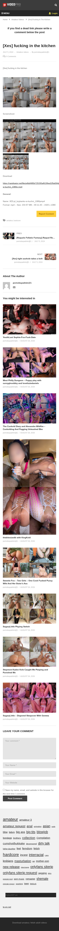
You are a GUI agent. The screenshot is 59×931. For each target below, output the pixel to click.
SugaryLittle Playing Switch (16, 626)
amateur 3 (25, 819)
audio (53, 826)
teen (26, 883)
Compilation (43, 837)
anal (30, 826)
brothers (17, 838)
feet (19, 848)
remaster (30, 878)
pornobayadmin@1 (22, 283)
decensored (31, 844)
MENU (6, 13)
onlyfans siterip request (20, 873)
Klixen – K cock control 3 (29, 895)
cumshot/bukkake (14, 843)
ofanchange (25, 867)
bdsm (12, 832)
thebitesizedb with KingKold (17, 537)
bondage (7, 838)
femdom (27, 848)
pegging (42, 873)
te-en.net (7, 907)
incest (24, 855)
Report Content (46, 214)
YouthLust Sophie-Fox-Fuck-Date (19, 337)
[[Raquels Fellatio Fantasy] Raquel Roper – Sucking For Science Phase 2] (29, 237)
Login (54, 13)
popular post (8, 879)
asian (46, 826)
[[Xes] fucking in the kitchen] (29, 319)
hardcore (17, 221)
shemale (42, 878)
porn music (19, 879)
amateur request (14, 826)
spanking (19, 884)
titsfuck (33, 884)
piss (49, 873)
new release (11, 867)
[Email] (14, 287)
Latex (47, 855)
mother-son (42, 861)
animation (38, 827)
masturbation (22, 861)
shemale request (8, 884)
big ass (20, 832)
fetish (37, 848)
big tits (30, 832)
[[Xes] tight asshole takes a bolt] (29, 258)
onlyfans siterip (41, 867)
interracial (36, 855)
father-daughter (9, 849)
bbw (5, 832)
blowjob (42, 832)
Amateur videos (22, 52)
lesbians (8, 861)
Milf (33, 861)
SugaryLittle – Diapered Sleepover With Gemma (26, 715)
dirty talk (44, 843)
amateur (9, 221)
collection (28, 837)
